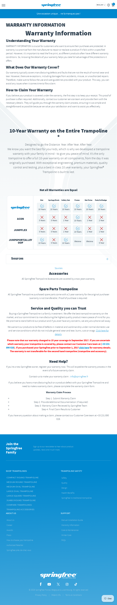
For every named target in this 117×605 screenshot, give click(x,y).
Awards (10, 530)
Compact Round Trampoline (23, 478)
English (100, 5)
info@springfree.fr (79, 376)
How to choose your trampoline (20, 540)
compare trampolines (19, 505)
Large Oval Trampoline (20, 491)
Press (9, 535)
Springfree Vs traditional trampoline (76, 498)
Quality (64, 483)
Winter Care (66, 535)
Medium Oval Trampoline (21, 487)
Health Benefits (67, 493)
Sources (58, 268)
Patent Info (56, 595)
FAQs (63, 540)
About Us (10, 520)
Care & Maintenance (69, 530)
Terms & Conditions (73, 595)
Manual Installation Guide (72, 520)
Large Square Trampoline (21, 496)
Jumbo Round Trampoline (21, 500)
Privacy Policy (41, 595)
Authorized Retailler (15, 545)
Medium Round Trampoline (22, 482)
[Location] (108, 5)
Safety (64, 478)
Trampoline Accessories (20, 509)
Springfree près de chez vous (19, 550)
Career (9, 525)
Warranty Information (70, 525)
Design (64, 488)
